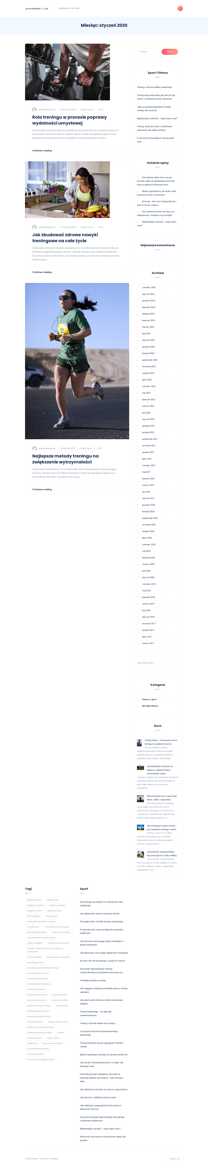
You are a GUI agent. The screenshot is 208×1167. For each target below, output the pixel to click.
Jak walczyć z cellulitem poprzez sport (98, 1097)
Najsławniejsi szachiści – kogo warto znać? (157, 118)
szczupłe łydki (62, 1006)
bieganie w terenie (34, 911)
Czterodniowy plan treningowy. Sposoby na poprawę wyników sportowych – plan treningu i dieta (101, 1078)
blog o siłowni (51, 916)
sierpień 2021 (148, 452)
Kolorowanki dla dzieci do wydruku (41, 938)
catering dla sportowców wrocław (41, 921)
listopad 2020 (148, 511)
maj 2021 (146, 472)
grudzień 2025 (148, 300)
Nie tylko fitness (150, 706)
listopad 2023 (148, 314)
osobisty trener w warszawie (58, 957)
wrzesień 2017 (149, 623)
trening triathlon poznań (57, 1022)
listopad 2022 (148, 353)
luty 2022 (146, 412)
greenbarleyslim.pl (47, 109)
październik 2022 (149, 360)
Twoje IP (60, 1033)
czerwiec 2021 (149, 465)
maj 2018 (146, 590)
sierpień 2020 (148, 531)
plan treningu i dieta (35, 962)
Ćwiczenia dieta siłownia (52, 1043)
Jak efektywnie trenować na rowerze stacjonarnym (103, 1089)
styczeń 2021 (148, 498)
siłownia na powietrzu (36, 989)
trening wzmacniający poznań (39, 1033)
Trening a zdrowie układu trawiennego (154, 87)
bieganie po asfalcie (35, 905)
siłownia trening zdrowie (37, 995)
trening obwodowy (35, 1022)
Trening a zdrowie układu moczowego (97, 1023)
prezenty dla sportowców (37, 979)
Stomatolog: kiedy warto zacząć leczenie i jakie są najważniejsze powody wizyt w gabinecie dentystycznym (155, 181)
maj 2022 (146, 393)
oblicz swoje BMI (34, 957)
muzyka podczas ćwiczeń (58, 943)
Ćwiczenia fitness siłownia (38, 1049)
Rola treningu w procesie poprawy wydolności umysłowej (69, 120)
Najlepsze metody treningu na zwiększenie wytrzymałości (65, 459)
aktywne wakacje (34, 900)
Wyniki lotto (32, 1043)
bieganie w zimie (54, 911)
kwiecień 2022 (148, 399)
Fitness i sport (87, 109)
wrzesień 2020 (149, 524)
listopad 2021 (148, 432)
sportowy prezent (60, 995)
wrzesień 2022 (149, 366)
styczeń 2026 (148, 294)
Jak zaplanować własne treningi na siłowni (99, 913)
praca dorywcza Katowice (37, 973)
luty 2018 (146, 610)
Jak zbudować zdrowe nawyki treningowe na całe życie (65, 238)
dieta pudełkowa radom (37, 932)
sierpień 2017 (148, 630)
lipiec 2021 (147, 459)
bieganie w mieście (57, 905)
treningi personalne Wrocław (39, 1016)
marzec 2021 (148, 485)
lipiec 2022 (147, 379)
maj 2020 (146, 551)
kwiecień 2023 (148, 320)
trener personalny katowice (38, 1011)
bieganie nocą (52, 900)
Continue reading (42, 150)
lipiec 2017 (147, 637)
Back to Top (175, 1159)
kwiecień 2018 (148, 597)
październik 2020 (149, 518)
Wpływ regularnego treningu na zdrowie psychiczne (103, 1054)
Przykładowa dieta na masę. (93, 980)
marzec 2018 (148, 603)
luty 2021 (146, 492)
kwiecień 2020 (148, 557)
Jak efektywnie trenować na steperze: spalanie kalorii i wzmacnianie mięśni (160, 770)
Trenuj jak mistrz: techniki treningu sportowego (101, 921)
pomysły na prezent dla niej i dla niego (42, 968)
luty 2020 (146, 571)
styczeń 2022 (148, 419)
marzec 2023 (148, 327)
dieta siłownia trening (61, 932)
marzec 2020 (148, 564)
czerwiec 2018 (149, 584)
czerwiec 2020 (149, 544)
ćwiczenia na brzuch (35, 1054)
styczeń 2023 (148, 340)
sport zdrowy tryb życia (36, 1000)
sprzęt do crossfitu (59, 1000)
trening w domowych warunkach (40, 1027)
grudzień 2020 (148, 505)
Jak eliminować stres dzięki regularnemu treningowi (104, 953)
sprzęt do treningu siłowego (38, 1006)
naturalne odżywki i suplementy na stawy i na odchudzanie (45, 950)
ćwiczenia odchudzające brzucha (41, 1059)
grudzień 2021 (148, 426)
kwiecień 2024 (148, 307)
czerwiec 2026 (149, 287)
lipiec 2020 (147, 538)
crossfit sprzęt (33, 927)
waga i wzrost (53, 1038)
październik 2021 (149, 439)
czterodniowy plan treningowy (57, 927)
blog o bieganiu (33, 916)
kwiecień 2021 (148, 478)
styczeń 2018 (148, 617)
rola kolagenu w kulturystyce (38, 984)
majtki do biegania (34, 943)
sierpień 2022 (148, 373)
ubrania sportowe (34, 1038)
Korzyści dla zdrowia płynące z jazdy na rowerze (102, 961)
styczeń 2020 (148, 577)
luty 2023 (146, 333)
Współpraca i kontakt (68, 8)
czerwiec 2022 (149, 386)
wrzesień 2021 (149, 445)
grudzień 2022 (148, 347)
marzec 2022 (148, 406)
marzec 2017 (148, 643)
